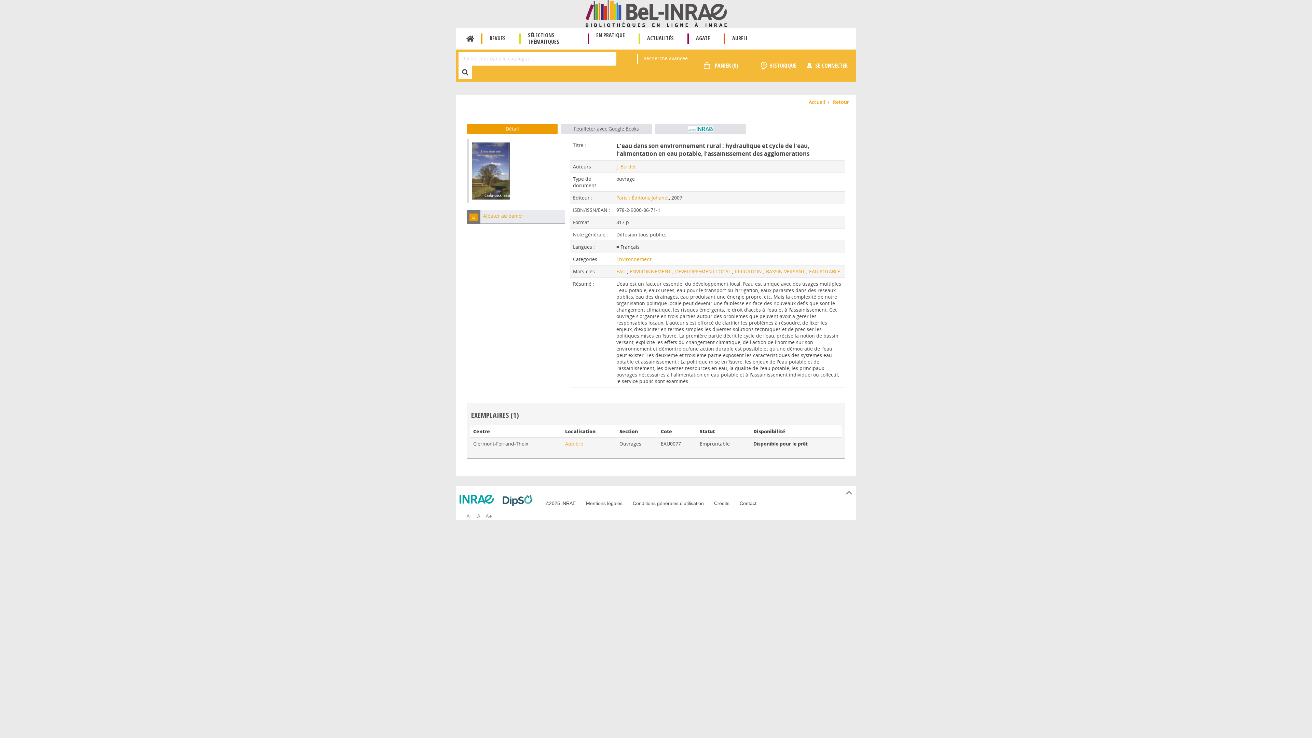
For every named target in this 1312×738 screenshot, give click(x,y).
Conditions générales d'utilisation (668, 503)
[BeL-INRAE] (656, 13)
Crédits (721, 503)
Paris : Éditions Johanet (642, 197)
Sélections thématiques (543, 38)
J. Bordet (626, 166)
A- (469, 516)
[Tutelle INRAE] (478, 499)
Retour (841, 102)
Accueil (470, 38)
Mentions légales (604, 503)
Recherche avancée (665, 58)
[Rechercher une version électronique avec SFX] (700, 129)
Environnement (634, 259)
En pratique (610, 35)
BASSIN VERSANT (786, 271)
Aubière (574, 443)
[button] (473, 217)
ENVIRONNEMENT (651, 271)
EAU (621, 271)
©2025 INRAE (561, 503)
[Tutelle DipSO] (519, 500)
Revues (498, 38)
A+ (489, 516)
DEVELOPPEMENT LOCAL (703, 271)
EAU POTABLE (824, 271)
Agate (703, 38)
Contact (748, 503)
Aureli (740, 38)
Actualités (660, 38)
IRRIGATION (749, 271)
